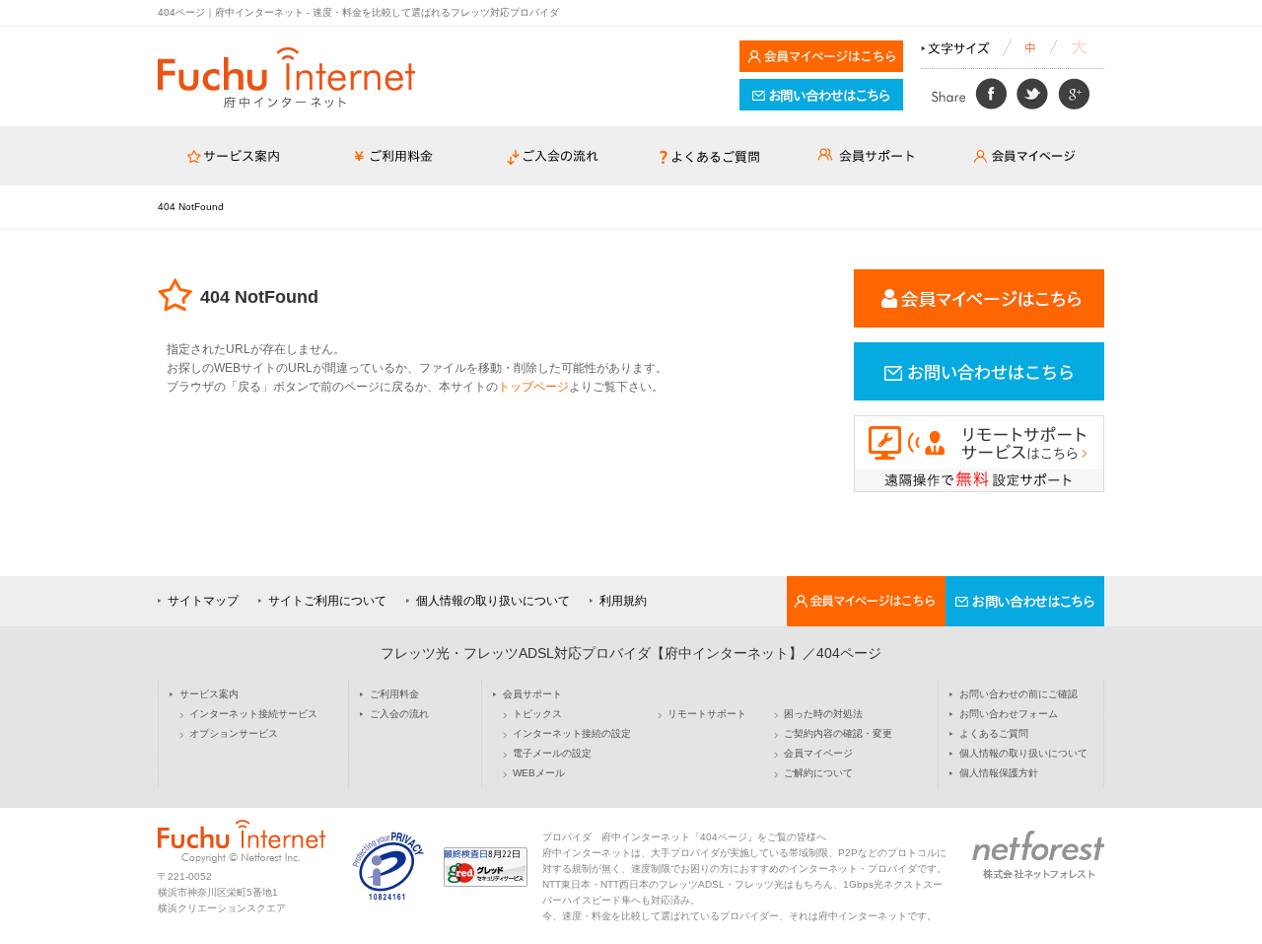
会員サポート (532, 694)
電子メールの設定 (552, 754)
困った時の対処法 (823, 714)
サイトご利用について (327, 601)
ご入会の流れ (399, 714)
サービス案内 (209, 694)
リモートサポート (706, 714)
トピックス (537, 714)
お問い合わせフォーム (1008, 714)
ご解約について (818, 773)
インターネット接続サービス (253, 714)
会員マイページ (818, 754)
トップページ (533, 387)
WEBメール (539, 773)
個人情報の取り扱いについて (493, 601)
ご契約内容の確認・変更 (838, 734)
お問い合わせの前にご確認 (1018, 694)
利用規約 (623, 601)
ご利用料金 (394, 694)
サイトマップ (203, 601)
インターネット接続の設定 (572, 734)
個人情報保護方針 (998, 773)
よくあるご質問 (993, 734)
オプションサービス (233, 734)
